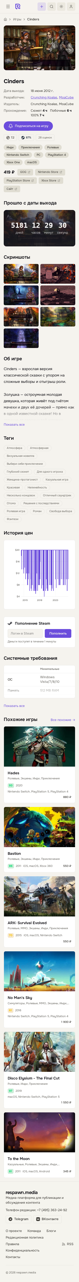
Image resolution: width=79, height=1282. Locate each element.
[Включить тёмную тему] (61, 6)
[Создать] (42, 6)
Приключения (30, 147)
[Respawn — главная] (18, 6)
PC (38, 155)
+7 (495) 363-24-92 (52, 1210)
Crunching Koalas (44, 97)
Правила (12, 1244)
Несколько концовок (21, 495)
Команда (34, 1231)
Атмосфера (14, 448)
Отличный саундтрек (57, 495)
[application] (39, 574)
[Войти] (71, 6)
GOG (23, 172)
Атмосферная (39, 448)
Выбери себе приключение (25, 464)
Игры (17, 19)
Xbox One (13, 162)
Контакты (13, 1257)
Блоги (51, 1231)
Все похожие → (63, 720)
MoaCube (66, 97)
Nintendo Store (48, 172)
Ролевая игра (16, 511)
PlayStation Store (18, 180)
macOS (32, 162)
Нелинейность (37, 487)
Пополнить (58, 633)
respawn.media (22, 1192)
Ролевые (53, 147)
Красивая (13, 487)
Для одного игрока (50, 471)
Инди (10, 147)
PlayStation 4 (57, 155)
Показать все (14, 425)
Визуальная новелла (20, 456)
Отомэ (11, 503)
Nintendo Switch (18, 155)
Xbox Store (48, 180)
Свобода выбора (60, 511)
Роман (37, 511)
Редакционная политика (24, 1237)
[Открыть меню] (8, 6)
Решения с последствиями (41, 503)
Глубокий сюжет (18, 471)
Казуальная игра (57, 479)
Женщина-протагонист (22, 479)
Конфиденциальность (23, 1250)
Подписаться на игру (31, 126)
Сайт (10, 189)
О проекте (14, 1231)
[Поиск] (51, 6)
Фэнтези (12, 519)
